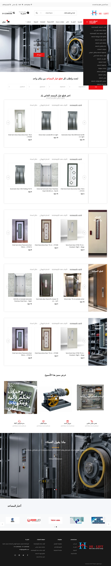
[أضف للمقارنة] (66, 131)
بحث (96, 87)
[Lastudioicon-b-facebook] (27, 555)
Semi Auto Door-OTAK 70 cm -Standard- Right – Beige (75, 246)
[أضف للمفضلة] (70, 131)
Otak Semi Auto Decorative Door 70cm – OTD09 (20, 135)
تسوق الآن (39, 55)
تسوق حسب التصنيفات (93, 22)
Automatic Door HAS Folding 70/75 (21, 188)
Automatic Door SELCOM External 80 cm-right (73, 135)
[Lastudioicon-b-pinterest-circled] (19, 555)
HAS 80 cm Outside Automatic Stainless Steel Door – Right (22, 300)
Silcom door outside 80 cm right (48, 134)
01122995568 (25, 547)
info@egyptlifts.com (24, 549)
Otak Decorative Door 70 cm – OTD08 (46, 245)
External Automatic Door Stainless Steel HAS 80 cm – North (47, 189)
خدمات (29, 21)
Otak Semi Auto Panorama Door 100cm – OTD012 (22, 246)
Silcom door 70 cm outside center (74, 299)
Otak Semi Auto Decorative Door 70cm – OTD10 (72, 189)
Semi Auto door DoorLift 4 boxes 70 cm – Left (47, 300)
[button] (78, 131)
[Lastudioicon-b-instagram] (15, 555)
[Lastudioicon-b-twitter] (23, 555)
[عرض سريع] (74, 131)
